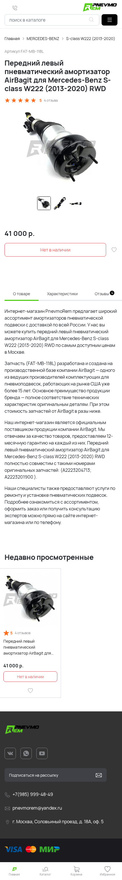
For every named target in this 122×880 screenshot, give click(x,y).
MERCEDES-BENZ (43, 38)
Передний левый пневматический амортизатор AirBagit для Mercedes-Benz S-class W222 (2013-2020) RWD (27, 647)
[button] (109, 20)
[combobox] (52, 20)
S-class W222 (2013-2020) (90, 38)
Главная (12, 38)
